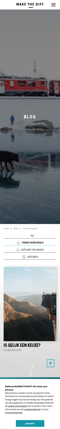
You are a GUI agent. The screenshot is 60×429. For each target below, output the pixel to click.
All (32, 235)
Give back (32, 256)
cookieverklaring (32, 409)
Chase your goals (33, 242)
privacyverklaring (13, 412)
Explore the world (32, 249)
